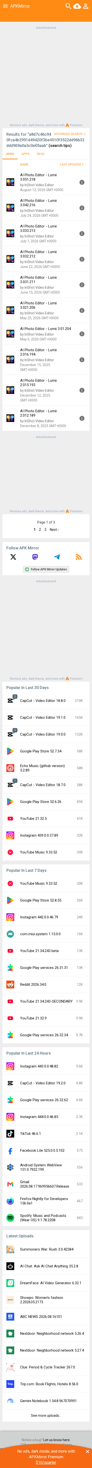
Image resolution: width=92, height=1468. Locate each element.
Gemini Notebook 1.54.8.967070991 (48, 1401)
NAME (24, 164)
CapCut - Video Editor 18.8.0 (43, 700)
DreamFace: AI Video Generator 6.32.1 (50, 1283)
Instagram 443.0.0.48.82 (39, 1066)
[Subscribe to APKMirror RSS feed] (79, 559)
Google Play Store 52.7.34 (40, 751)
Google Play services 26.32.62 (44, 1100)
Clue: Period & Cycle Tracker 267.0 (47, 1367)
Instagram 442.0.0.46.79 (39, 917)
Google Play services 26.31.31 (44, 967)
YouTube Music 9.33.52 (38, 852)
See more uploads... (46, 1415)
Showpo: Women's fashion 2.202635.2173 (41, 1299)
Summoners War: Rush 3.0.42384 (46, 1249)
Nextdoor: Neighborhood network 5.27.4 (52, 1350)
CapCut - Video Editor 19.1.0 (43, 717)
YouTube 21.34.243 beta (39, 951)
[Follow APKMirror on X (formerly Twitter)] (13, 559)
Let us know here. (56, 1440)
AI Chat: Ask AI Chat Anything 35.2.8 (49, 1266)
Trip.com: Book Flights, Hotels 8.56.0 (49, 1384)
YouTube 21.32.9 (33, 1018)
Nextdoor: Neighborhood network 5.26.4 (52, 1333)
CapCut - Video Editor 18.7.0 (43, 785)
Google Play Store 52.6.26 (40, 802)
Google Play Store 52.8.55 (40, 900)
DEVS (40, 154)
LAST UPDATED (70, 164)
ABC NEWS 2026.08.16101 (41, 1316)
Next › (54, 530)
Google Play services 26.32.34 (44, 1035)
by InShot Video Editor (37, 185)
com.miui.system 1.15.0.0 (40, 934)
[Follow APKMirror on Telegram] (57, 559)
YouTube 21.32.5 (33, 818)
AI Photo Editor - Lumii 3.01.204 (45, 329)
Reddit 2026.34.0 (33, 984)
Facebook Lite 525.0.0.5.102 (42, 1150)
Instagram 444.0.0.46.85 (39, 1117)
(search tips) (60, 145)
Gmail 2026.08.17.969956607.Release (44, 1184)
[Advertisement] (46, 76)
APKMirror (20, 6)
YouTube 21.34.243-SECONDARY (46, 1001)
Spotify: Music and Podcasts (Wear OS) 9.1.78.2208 (43, 1217)
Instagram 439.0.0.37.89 (39, 835)
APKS (10, 154)
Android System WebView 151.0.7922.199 (41, 1167)
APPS (25, 154)
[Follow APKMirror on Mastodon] (35, 559)
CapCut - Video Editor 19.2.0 (43, 1083)
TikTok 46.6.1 (30, 1133)
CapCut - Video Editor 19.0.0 (43, 734)
